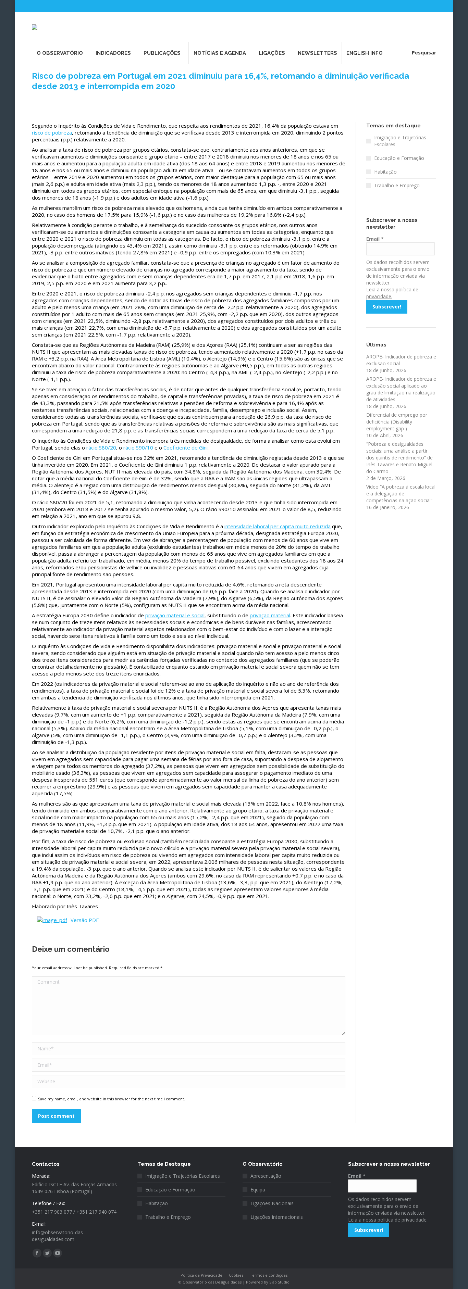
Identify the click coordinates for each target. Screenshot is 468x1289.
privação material (270, 615)
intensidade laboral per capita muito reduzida (277, 526)
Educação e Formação (399, 158)
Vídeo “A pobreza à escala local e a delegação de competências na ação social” (400, 493)
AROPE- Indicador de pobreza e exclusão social (401, 360)
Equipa (257, 1189)
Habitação (385, 171)
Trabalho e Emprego (397, 185)
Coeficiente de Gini (185, 447)
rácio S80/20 (101, 447)
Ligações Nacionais (272, 1203)
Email (375, 239)
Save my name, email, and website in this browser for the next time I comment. (111, 1098)
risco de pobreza (52, 132)
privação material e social (175, 615)
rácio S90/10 (138, 447)
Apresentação (265, 1176)
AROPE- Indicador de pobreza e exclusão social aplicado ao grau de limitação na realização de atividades (401, 389)
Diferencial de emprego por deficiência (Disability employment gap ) (396, 422)
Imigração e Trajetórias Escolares (400, 141)
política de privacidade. (402, 1219)
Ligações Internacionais (276, 1217)
